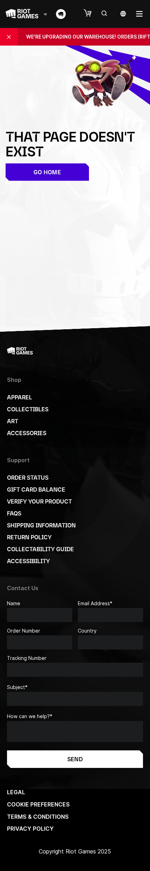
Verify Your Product (39, 501)
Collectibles (27, 409)
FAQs (14, 513)
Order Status (27, 477)
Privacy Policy (30, 828)
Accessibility (28, 561)
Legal (16, 792)
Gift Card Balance (36, 489)
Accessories (26, 433)
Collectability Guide (40, 549)
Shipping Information (41, 525)
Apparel (19, 397)
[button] (91, 13)
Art (12, 421)
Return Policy (29, 537)
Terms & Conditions (38, 816)
